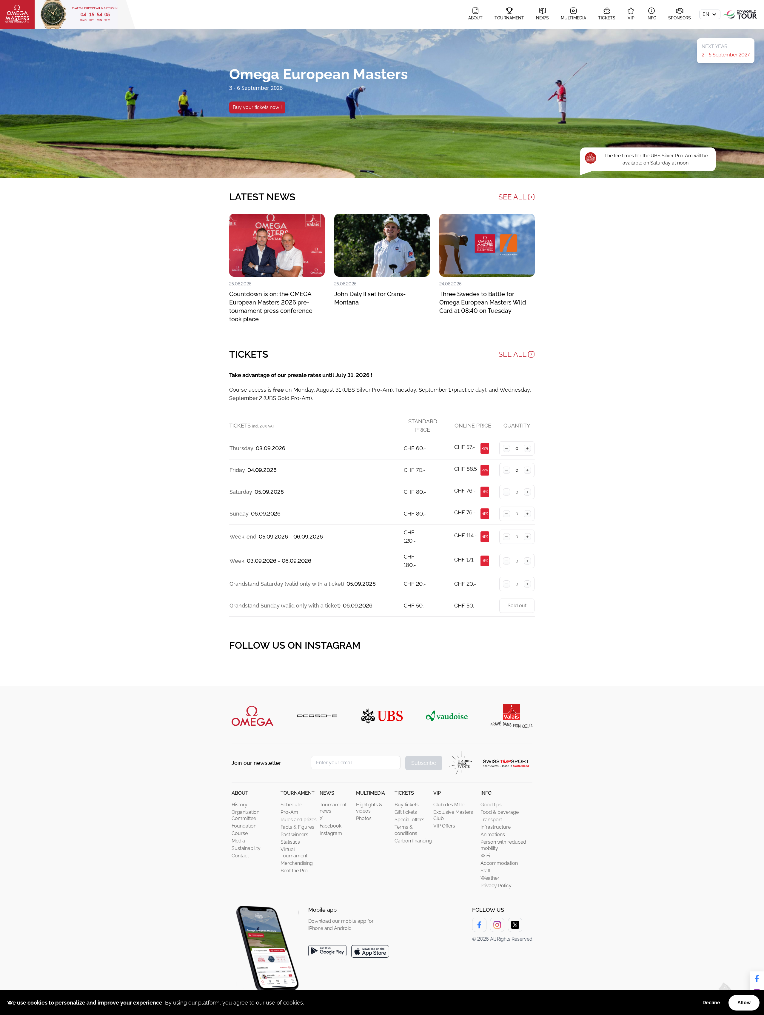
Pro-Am (289, 812)
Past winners (294, 834)
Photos (364, 818)
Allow (744, 1002)
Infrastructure (495, 827)
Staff (485, 870)
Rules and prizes (299, 819)
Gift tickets (406, 812)
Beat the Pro (294, 870)
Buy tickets (407, 805)
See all (512, 197)
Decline (711, 1002)
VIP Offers (444, 826)
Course (240, 833)
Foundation (244, 826)
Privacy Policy (496, 885)
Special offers (409, 819)
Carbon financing (413, 841)
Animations (492, 834)
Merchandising (297, 863)
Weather (489, 878)
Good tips (491, 805)
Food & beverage (499, 812)
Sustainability (246, 848)
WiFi (485, 856)
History (239, 805)
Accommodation (499, 863)
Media (238, 841)
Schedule (291, 805)
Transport (491, 819)
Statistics (290, 842)
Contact (240, 856)
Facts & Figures (297, 827)
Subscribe (423, 763)
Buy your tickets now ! (257, 107)
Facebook (330, 826)
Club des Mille (448, 805)
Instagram (331, 833)
